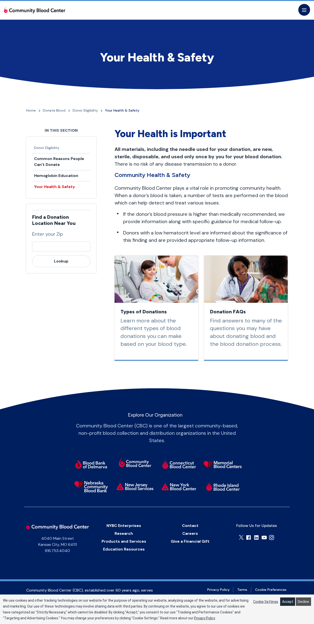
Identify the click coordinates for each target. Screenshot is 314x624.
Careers (190, 533)
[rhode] (223, 486)
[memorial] (223, 464)
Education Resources (124, 549)
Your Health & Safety (54, 186)
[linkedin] (256, 537)
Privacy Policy (218, 589)
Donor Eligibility (46, 147)
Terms (242, 589)
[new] (135, 486)
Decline (303, 602)
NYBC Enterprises (123, 525)
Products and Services (124, 541)
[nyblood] (179, 486)
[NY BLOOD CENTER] (34, 9)
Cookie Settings (265, 602)
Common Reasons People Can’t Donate (59, 161)
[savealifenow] (135, 462)
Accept (287, 602)
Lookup (61, 261)
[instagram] (271, 537)
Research (124, 533)
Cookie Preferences (271, 589)
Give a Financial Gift (190, 541)
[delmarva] (91, 464)
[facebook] (248, 537)
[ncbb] (91, 486)
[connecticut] (179, 464)
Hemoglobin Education (56, 175)
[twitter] (241, 537)
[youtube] (264, 537)
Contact (190, 525)
